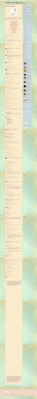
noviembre (26, 27)
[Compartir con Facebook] (17, 36)
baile (29, 15)
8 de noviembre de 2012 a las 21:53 (9, 96)
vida (30, 21)
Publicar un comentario (8, 383)
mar (28, 18)
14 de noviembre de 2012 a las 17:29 (10, 221)
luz (25, 18)
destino (30, 16)
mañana (27, 18)
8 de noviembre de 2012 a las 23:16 (9, 115)
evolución (28, 17)
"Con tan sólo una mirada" (26, 38)
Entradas (6, 391)
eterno (25, 17)
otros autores (25, 19)
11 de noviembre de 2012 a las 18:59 (10, 168)
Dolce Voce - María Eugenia (9, 81)
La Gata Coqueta (8, 116)
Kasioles (7, 128)
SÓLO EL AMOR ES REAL (9, 61)
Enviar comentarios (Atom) (15, 387)
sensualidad (28, 20)
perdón (30, 19)
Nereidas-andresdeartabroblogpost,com (10, 39)
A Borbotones (25, 57)
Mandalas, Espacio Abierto (26, 49)
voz (25, 22)
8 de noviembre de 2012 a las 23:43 (9, 131)
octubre (25, 30)
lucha (24, 18)
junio (25, 33)
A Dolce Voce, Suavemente (14, 2)
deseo (27, 16)
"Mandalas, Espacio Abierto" (28, 6)
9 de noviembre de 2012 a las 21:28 (9, 138)
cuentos (24, 16)
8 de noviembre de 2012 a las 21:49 (9, 80)
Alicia (7, 66)
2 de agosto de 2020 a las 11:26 (9, 382)
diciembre (26, 26)
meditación (30, 18)
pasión (27, 19)
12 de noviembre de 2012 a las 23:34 (10, 205)
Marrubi (7, 206)
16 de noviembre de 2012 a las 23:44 (10, 258)
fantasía (30, 17)
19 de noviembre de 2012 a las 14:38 (10, 270)
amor (27, 15)
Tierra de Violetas (25, 47)
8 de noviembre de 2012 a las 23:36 (9, 127)
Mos (7, 132)
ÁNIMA (25, 42)
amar (24, 15)
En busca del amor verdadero (27, 29)
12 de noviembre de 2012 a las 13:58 (10, 191)
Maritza (7, 54)
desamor (26, 16)
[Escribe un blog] (16, 36)
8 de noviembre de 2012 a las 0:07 (9, 53)
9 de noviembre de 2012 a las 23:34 (9, 150)
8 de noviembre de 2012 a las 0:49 (9, 60)
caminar (30, 15)
